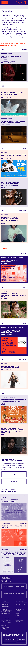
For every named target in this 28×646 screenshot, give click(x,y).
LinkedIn (18, 614)
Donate (22, 639)
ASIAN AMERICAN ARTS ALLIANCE (6, 579)
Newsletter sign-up (9, 640)
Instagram (18, 610)
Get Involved (20, 604)
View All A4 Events (8, 491)
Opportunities (21, 602)
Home (3, 601)
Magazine (5, 606)
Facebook (18, 611)
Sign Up (14, 481)
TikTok (17, 615)
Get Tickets (6, 62)
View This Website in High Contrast (5, 627)
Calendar (5, 602)
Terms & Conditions (6, 631)
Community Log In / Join (14, 586)
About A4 (5, 604)
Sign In (13, 474)
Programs (20, 601)
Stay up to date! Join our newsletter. (14, 594)
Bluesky (17, 613)
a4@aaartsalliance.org (16, 37)
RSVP (3, 187)
